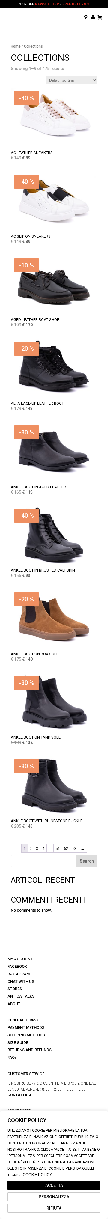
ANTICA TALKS (21, 996)
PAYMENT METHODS (26, 1027)
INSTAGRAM (19, 974)
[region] (54, 1164)
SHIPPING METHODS (26, 1035)
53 (74, 848)
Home (16, 46)
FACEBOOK (17, 966)
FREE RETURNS (75, 4)
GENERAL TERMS (23, 1020)
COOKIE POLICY (37, 1174)
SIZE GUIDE (18, 1042)
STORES (15, 988)
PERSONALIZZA (54, 1196)
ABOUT (14, 1003)
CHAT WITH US (21, 981)
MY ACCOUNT (20, 959)
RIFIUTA (54, 1208)
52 (66, 848)
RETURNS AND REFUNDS (30, 1050)
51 (58, 848)
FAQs (12, 1057)
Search (87, 861)
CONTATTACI (19, 1095)
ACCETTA (54, 1185)
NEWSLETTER (47, 4)
